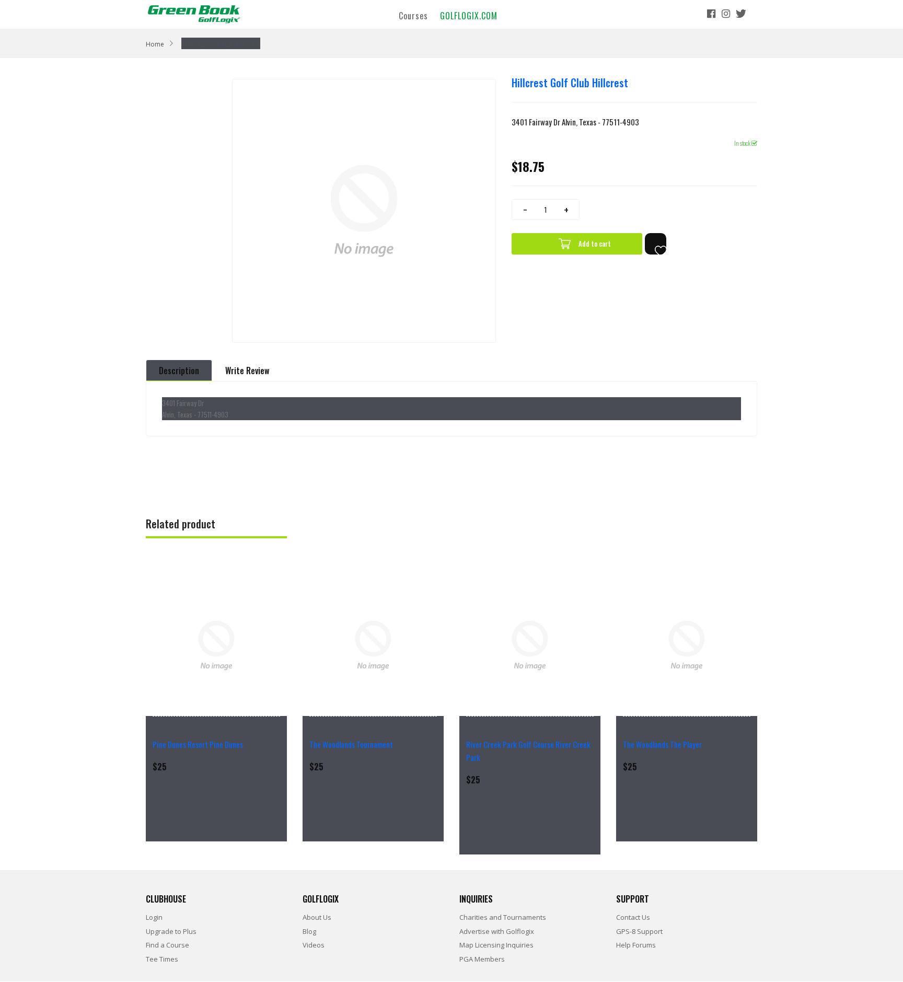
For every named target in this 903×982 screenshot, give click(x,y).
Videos (314, 945)
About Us (317, 917)
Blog (309, 931)
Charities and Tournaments (502, 917)
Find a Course (167, 945)
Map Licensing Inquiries (496, 945)
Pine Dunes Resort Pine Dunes (198, 744)
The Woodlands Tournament (351, 744)
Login (154, 917)
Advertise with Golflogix (496, 931)
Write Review (247, 370)
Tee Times (162, 959)
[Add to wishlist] (655, 244)
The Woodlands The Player (662, 744)
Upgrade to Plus (171, 931)
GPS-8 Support (639, 931)
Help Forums (636, 945)
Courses (413, 15)
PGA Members (482, 959)
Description (179, 370)
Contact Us (633, 917)
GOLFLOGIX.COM (468, 15)
